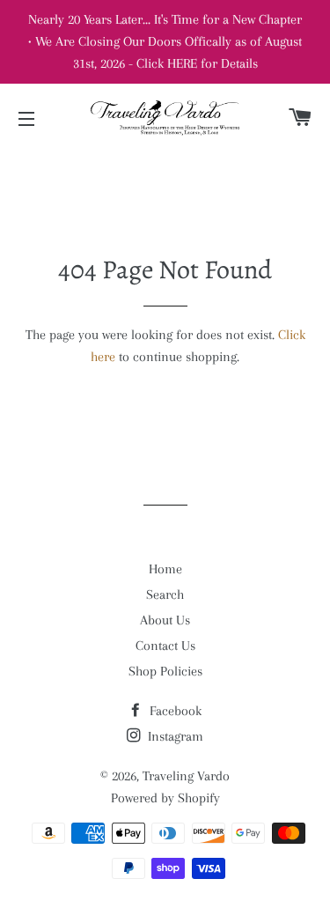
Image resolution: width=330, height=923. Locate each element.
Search (165, 594)
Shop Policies (165, 671)
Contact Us (165, 645)
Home (165, 569)
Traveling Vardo (186, 776)
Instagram (173, 736)
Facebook (174, 711)
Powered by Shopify (165, 798)
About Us (165, 620)
